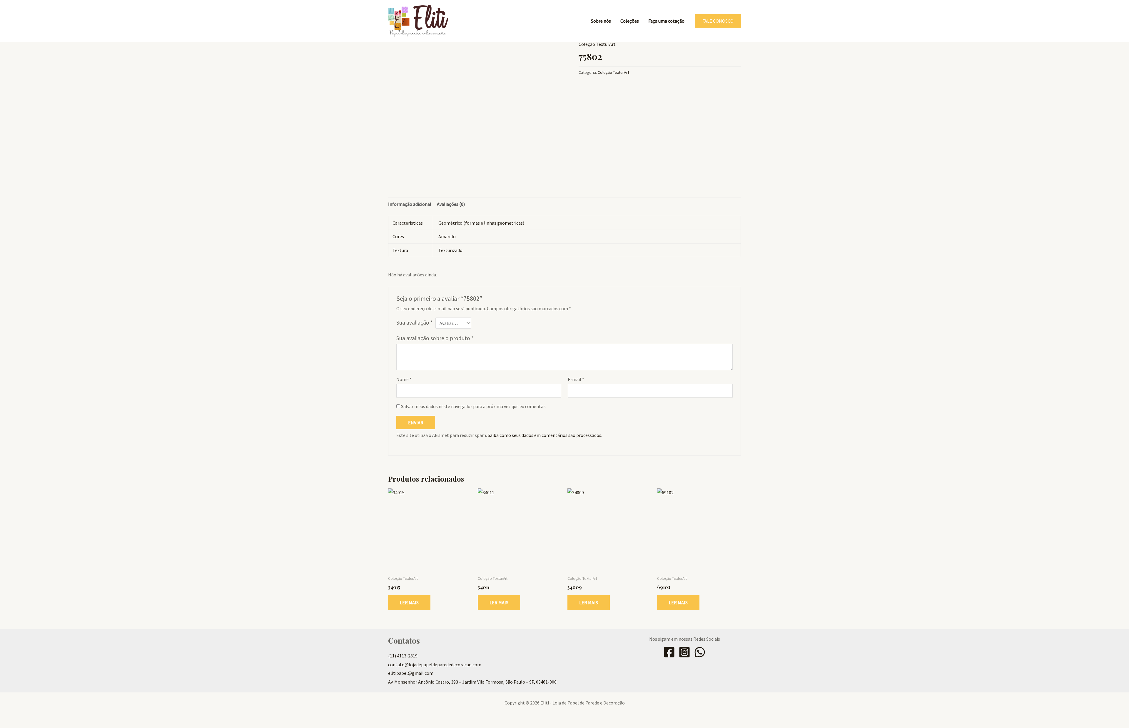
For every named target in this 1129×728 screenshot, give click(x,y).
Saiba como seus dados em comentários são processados (544, 435)
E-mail (576, 379)
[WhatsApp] (700, 652)
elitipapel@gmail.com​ (410, 673)
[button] (718, 21)
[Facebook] (669, 652)
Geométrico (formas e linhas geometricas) (481, 223)
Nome (404, 379)
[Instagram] (684, 652)
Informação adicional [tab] (409, 204)
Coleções (629, 21)
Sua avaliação (414, 322)
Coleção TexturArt (597, 44)
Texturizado (450, 250)
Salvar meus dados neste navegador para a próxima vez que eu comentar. (473, 406)
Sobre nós (601, 21)
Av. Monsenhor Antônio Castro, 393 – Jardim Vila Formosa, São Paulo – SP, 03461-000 (472, 682)
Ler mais (409, 602)
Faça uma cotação (666, 21)
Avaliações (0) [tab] (451, 204)
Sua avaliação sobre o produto (435, 338)
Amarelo (447, 236)
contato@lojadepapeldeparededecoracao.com (434, 664)
